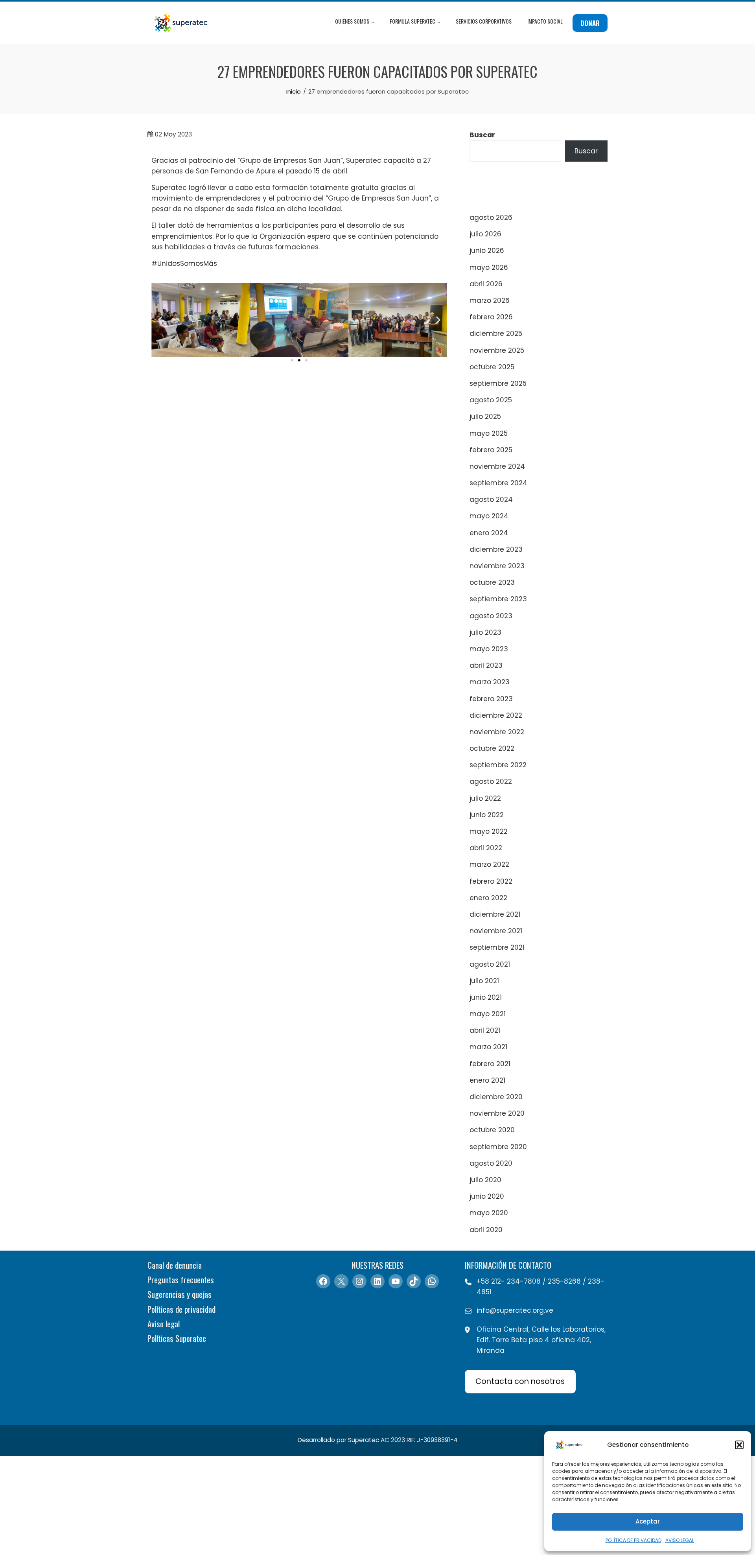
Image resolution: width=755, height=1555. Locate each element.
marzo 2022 (489, 864)
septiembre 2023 (498, 599)
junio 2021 (486, 997)
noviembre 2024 (497, 466)
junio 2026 (487, 250)
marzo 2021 (488, 1047)
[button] (739, 1445)
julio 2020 (485, 1180)
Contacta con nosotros (520, 1381)
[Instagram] (359, 1281)
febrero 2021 (490, 1064)
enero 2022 (488, 898)
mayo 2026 (489, 267)
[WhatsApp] (432, 1281)
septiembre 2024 (498, 483)
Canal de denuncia (174, 1265)
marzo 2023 (490, 682)
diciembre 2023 (496, 549)
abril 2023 (486, 665)
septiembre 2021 (497, 947)
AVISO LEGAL (679, 1540)
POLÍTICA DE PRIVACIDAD (633, 1540)
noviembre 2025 (497, 350)
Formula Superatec (412, 21)
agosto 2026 (491, 217)
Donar (590, 23)
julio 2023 (485, 632)
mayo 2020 (489, 1213)
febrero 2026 (491, 317)
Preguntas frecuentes (180, 1279)
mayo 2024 (489, 516)
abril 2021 (485, 1030)
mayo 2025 (489, 433)
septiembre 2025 (498, 383)
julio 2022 (485, 798)
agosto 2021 (490, 964)
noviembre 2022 (497, 732)
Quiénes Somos (352, 21)
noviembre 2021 (496, 931)
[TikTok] (414, 1281)
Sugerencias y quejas (179, 1294)
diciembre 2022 (496, 715)
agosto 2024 (491, 499)
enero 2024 (489, 533)
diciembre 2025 (496, 333)
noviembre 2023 (497, 566)
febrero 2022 (491, 881)
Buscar (482, 135)
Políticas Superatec (176, 1338)
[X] (341, 1281)
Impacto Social (545, 21)
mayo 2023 (489, 649)
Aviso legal (163, 1323)
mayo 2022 (489, 831)
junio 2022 (487, 815)
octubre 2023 (492, 582)
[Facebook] (323, 1281)
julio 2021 (484, 981)
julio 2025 (485, 416)
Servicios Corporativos (484, 21)
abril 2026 (486, 284)
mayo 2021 (488, 1014)
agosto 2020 (491, 1163)
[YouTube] (396, 1281)
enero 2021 (487, 1080)
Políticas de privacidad (181, 1309)
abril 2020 (486, 1229)
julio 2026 (485, 234)
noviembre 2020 (497, 1113)
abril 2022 (486, 848)
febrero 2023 (491, 699)
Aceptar (647, 1521)
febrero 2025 (491, 450)
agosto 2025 (491, 400)
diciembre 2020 (496, 1097)
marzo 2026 (490, 300)
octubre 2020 (492, 1130)
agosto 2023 (491, 616)
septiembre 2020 (498, 1147)
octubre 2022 (492, 748)
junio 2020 (487, 1196)
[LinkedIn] (377, 1281)
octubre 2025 (492, 367)
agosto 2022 (491, 781)
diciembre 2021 (495, 914)
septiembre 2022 (498, 765)
